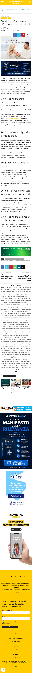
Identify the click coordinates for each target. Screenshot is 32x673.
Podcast (16, 646)
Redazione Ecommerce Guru (16, 638)
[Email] (23, 267)
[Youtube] (24, 576)
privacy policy (6, 623)
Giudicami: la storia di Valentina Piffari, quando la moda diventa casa (26, 388)
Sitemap (16, 666)
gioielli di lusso (19, 258)
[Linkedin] (19, 267)
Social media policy (16, 651)
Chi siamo (16, 636)
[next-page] (17, 395)
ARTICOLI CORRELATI (10, 376)
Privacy (16, 649)
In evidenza (7, 15)
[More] (27, 35)
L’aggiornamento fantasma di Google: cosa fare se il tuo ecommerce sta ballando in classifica (5, 389)
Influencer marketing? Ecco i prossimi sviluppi (7, 276)
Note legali (16, 654)
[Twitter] (19, 35)
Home (2, 15)
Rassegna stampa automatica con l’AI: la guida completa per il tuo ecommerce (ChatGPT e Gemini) (15, 389)
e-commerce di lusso (9, 258)
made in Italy (14, 260)
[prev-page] (15, 395)
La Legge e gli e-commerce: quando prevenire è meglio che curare (24, 277)
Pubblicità (16, 643)
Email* (4, 616)
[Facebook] (15, 35)
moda (20, 260)
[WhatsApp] (15, 267)
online (10, 205)
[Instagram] (12, 576)
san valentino (26, 260)
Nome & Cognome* (7, 610)
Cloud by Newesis (16, 657)
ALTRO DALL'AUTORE (22, 376)
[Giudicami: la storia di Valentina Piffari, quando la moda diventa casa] (26, 382)
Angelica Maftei (6, 30)
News (9, 18)
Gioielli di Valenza (6, 260)
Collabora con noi (16, 641)
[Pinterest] (23, 35)
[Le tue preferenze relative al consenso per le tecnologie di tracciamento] (3, 670)
